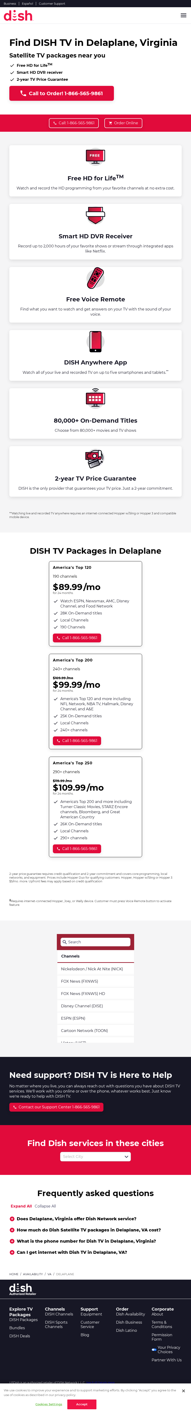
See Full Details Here (100, 1382)
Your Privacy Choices (169, 1349)
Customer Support (52, 3)
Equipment (91, 1314)
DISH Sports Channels (56, 1324)
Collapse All (45, 1206)
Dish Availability (130, 1314)
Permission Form (162, 1337)
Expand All (21, 1206)
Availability (33, 1274)
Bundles (17, 1328)
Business (10, 3)
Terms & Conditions (162, 1324)
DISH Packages (23, 1320)
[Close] (183, 1391)
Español (27, 3)
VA (49, 1274)
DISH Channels (59, 1314)
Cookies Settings (48, 1404)
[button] (126, 1156)
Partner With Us (167, 1360)
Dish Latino (126, 1330)
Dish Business (129, 1322)
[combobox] (90, 1156)
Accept (82, 1404)
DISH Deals (19, 1336)
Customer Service (90, 1324)
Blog (85, 1335)
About (157, 1314)
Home (13, 1274)
